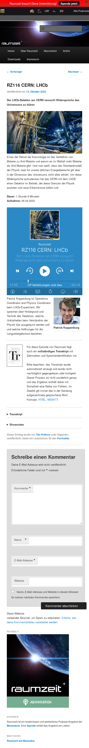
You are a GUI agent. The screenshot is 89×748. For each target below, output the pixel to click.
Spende (31, 725)
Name (20, 539)
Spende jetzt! (69, 3)
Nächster (75, 71)
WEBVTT (52, 400)
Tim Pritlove (43, 434)
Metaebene (13, 725)
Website (19, 581)
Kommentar (22, 488)
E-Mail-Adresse (24, 560)
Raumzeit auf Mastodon (21, 741)
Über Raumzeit (29, 51)
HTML (42, 400)
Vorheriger (14, 71)
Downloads (14, 59)
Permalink (63, 438)
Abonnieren (50, 51)
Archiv (66, 51)
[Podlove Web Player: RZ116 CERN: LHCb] (44, 251)
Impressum (33, 59)
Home (11, 51)
